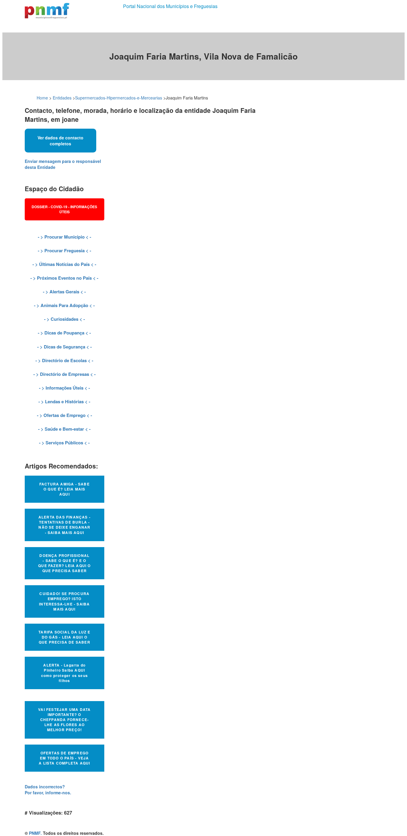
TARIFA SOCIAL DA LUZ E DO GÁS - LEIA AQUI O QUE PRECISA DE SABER (64, 637)
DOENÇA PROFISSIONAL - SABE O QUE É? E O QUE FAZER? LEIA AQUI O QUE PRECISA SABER (64, 563)
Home (42, 98)
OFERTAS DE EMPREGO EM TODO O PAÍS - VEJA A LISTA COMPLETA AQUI (64, 758)
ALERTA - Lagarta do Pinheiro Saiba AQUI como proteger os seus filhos (64, 672)
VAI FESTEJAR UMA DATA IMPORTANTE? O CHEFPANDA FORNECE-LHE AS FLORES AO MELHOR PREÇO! (64, 720)
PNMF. (35, 833)
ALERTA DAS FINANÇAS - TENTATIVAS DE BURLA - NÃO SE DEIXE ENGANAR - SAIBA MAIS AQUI (64, 524)
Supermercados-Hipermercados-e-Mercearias (118, 98)
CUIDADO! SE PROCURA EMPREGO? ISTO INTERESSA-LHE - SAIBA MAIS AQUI (64, 601)
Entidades (62, 98)
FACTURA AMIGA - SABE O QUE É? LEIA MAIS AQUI (64, 489)
